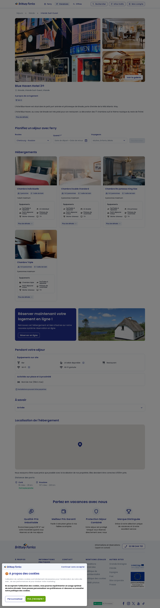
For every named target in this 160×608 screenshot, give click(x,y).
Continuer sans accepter (73, 567)
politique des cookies (20, 591)
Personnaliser (15, 599)
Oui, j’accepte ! (35, 598)
